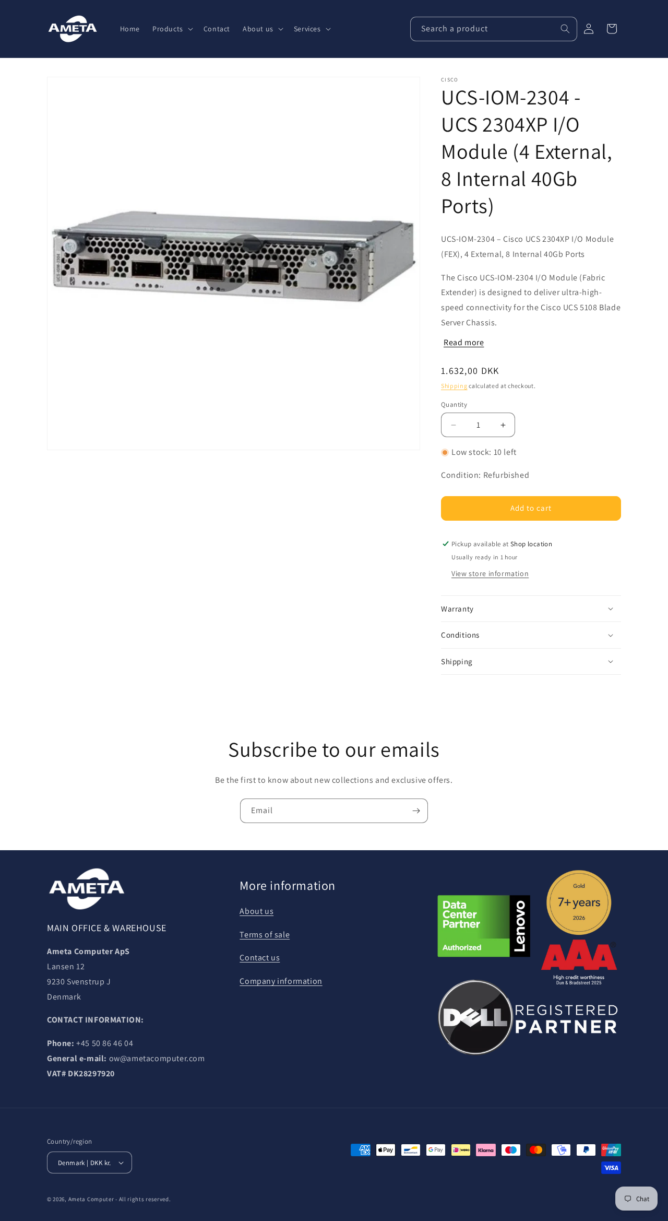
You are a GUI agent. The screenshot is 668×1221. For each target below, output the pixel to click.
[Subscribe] (415, 811)
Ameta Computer (91, 1199)
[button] (171, 29)
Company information (281, 981)
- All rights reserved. (143, 1199)
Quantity (454, 404)
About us (256, 911)
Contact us (260, 957)
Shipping (454, 386)
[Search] (565, 28)
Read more (464, 342)
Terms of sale (265, 934)
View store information (490, 573)
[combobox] (494, 29)
